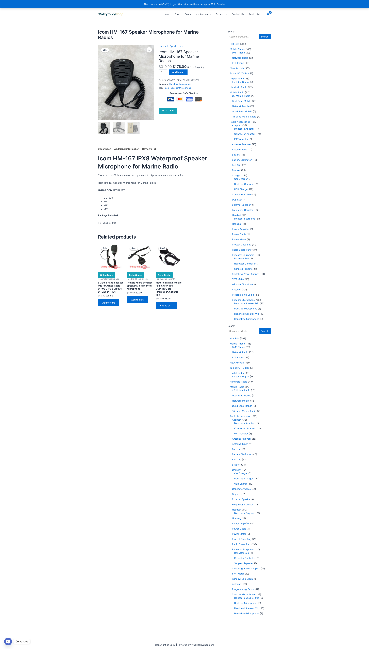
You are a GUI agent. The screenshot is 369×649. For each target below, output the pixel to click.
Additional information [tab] (126, 148)
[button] (210, 14)
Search (231, 31)
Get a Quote (168, 110)
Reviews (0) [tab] (149, 148)
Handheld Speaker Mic (171, 46)
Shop (177, 14)
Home (166, 14)
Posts (188, 14)
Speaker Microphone (181, 88)
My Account (202, 14)
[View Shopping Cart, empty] (268, 14)
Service (220, 14)
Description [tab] (104, 148)
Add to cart (178, 72)
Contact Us (237, 14)
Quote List (254, 14)
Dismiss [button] (221, 4)
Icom (167, 88)
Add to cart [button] (108, 302)
